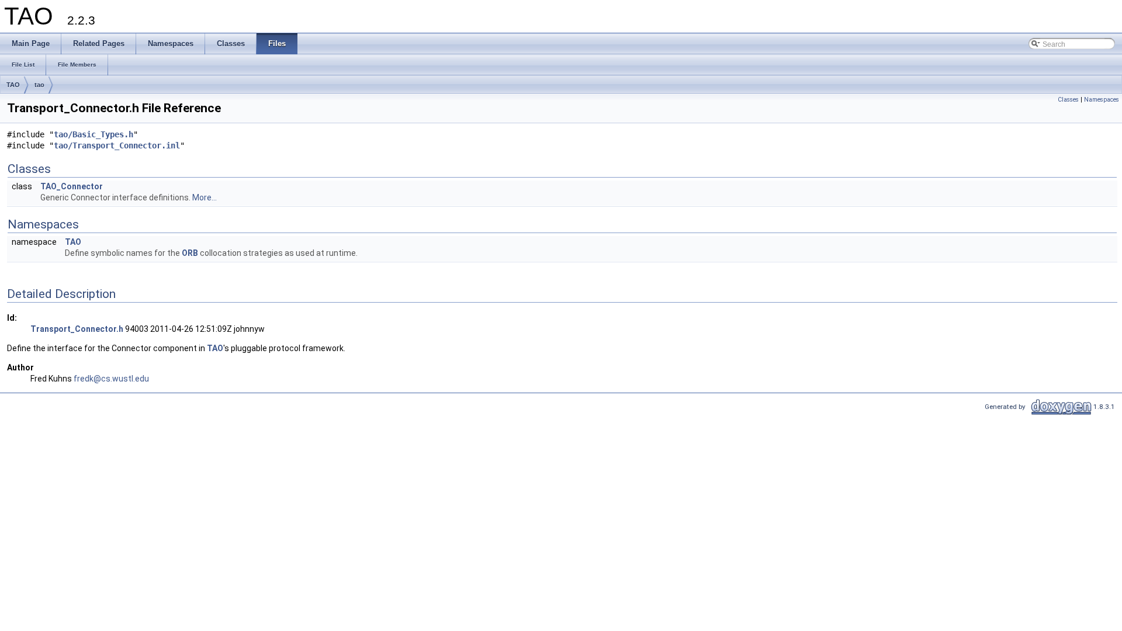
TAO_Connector (71, 186)
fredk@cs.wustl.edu (111, 378)
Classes (1068, 99)
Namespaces (1101, 99)
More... (204, 197)
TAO (13, 84)
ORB (190, 253)
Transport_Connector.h (76, 329)
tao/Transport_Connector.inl (117, 145)
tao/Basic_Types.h (93, 134)
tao (39, 84)
